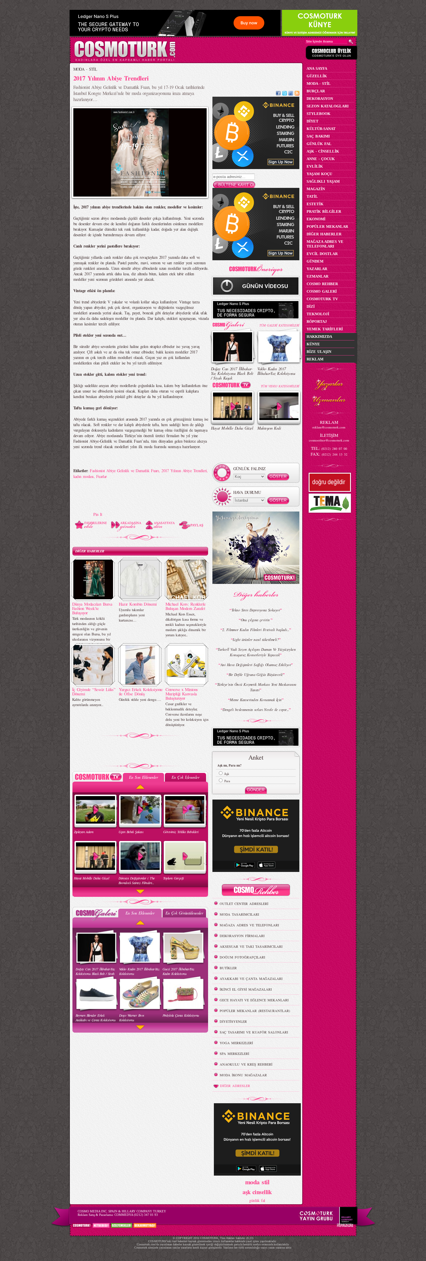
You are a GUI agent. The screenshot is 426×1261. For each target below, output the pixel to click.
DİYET (312, 121)
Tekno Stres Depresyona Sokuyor (256, 610)
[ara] (351, 41)
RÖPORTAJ (317, 321)
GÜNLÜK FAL (319, 144)
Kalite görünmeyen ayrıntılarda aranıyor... (87, 702)
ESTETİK (315, 204)
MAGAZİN (316, 189)
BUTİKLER (228, 967)
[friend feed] (290, 94)
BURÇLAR (316, 91)
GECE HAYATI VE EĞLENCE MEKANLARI (254, 1000)
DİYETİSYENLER (233, 1021)
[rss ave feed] (297, 94)
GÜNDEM (315, 261)
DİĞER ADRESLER (235, 1085)
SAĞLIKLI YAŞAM (323, 181)
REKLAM (315, 359)
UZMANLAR (317, 276)
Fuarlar (101, 476)
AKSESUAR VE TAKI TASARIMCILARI (251, 946)
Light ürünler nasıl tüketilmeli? (256, 639)
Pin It (97, 514)
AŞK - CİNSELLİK (323, 151)
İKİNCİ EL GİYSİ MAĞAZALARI (246, 989)
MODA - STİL (85, 69)
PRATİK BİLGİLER (324, 211)
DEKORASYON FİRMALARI (242, 935)
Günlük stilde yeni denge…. (140, 699)
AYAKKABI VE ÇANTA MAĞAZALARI (251, 978)
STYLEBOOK (318, 113)
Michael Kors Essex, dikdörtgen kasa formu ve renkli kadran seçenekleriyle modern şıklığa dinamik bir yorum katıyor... (185, 624)
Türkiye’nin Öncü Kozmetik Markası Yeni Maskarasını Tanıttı (256, 687)
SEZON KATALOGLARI (328, 106)
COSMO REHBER (322, 284)
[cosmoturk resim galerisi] (233, 324)
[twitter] (284, 94)
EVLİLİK (315, 166)
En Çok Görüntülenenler (184, 913)
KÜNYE (313, 344)
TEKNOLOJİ (318, 314)
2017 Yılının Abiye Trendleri (184, 470)
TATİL (312, 196)
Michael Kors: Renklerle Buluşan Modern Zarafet (185, 606)
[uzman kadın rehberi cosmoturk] (255, 891)
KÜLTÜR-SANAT (321, 129)
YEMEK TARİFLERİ (325, 329)
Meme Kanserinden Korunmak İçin (255, 699)
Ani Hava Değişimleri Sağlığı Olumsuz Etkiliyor (256, 664)
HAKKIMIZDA (319, 336)
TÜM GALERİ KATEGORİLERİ (279, 325)
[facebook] (278, 94)
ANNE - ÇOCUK (321, 159)
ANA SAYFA (317, 68)
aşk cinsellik (257, 1192)
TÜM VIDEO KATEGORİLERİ (280, 386)
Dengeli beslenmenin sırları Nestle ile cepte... (256, 709)
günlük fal (257, 1200)
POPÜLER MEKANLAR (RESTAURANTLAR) (255, 1010)
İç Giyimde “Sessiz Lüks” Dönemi (94, 691)
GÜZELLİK (317, 76)
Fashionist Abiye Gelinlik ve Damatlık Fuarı (124, 470)
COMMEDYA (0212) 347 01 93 (136, 1214)
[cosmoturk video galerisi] (233, 386)
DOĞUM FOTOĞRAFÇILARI (242, 957)
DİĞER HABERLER (89, 551)
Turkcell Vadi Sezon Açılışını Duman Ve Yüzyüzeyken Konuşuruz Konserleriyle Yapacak (257, 652)
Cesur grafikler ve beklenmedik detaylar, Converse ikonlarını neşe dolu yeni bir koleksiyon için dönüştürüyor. (187, 714)
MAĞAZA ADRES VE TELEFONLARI (249, 925)
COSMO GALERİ (322, 291)
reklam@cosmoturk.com (328, 427)
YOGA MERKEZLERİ (236, 1042)
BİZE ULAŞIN (319, 351)
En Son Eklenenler (143, 777)
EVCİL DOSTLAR (322, 254)
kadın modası (83, 476)
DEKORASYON (320, 98)
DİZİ (311, 306)
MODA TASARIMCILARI (239, 914)
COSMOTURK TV (322, 299)
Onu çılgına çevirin (256, 619)
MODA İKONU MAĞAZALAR (243, 1075)
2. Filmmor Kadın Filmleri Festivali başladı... (255, 629)
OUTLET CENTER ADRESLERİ (244, 903)
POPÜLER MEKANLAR (327, 226)
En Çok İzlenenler (185, 777)
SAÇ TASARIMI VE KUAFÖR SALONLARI (254, 1032)
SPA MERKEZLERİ (234, 1053)
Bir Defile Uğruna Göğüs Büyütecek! (256, 674)
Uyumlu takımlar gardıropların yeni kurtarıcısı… (132, 615)
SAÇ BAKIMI (318, 136)
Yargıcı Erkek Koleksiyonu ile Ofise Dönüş (140, 691)
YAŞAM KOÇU (319, 174)
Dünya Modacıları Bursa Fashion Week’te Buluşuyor (92, 608)
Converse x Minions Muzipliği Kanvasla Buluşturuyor (181, 693)
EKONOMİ (316, 219)
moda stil (257, 1181)
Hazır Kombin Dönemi (138, 604)
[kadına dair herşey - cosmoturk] (124, 60)
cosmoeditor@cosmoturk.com (329, 440)
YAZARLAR (317, 269)
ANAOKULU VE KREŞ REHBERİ (246, 1064)
